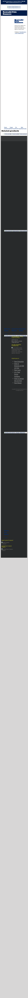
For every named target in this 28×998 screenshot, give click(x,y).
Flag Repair (18, 383)
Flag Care (17, 370)
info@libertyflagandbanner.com (15, 2)
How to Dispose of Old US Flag (19, 366)
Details (6, 333)
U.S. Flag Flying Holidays (17, 374)
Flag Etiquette (19, 361)
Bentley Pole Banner (6, 532)
